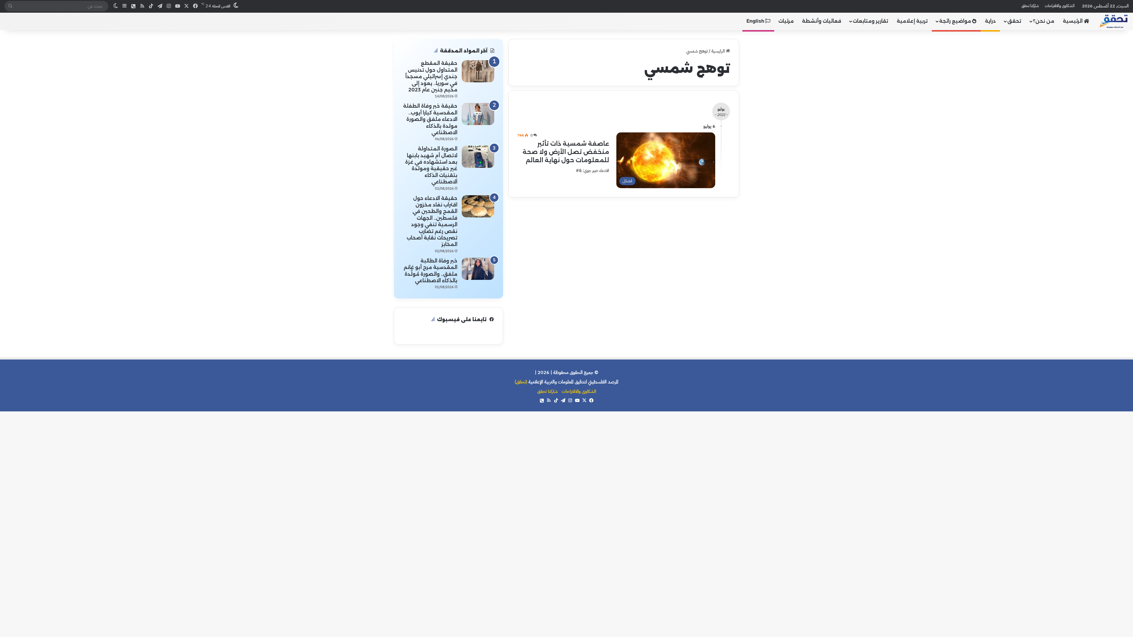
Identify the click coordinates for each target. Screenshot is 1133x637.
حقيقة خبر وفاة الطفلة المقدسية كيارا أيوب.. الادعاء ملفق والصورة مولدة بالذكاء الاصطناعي (430, 119)
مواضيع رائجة (955, 21)
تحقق (1014, 21)
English (755, 21)
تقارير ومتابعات (870, 21)
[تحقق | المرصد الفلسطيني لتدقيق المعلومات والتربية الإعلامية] (1114, 21)
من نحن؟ (1043, 21)
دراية (990, 21)
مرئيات (786, 21)
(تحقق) (521, 381)
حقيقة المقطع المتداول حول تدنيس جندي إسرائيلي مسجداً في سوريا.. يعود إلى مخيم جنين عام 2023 (431, 76)
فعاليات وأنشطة (821, 21)
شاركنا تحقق (1030, 6)
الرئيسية (1073, 21)
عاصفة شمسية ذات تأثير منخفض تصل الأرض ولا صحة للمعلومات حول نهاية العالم (566, 152)
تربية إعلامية (912, 21)
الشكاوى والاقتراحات (1060, 6)
